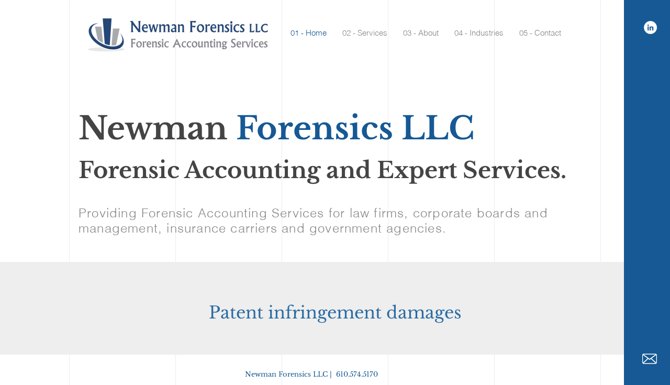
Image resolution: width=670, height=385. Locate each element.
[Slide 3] (274, 333)
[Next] (612, 308)
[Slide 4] (284, 333)
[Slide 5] (293, 333)
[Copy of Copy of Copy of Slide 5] (321, 333)
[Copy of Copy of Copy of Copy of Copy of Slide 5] (416, 333)
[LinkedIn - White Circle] (650, 27)
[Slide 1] (254, 333)
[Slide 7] (312, 333)
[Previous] (58, 308)
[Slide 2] (264, 334)
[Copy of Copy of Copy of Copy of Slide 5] (378, 333)
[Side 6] (303, 333)
